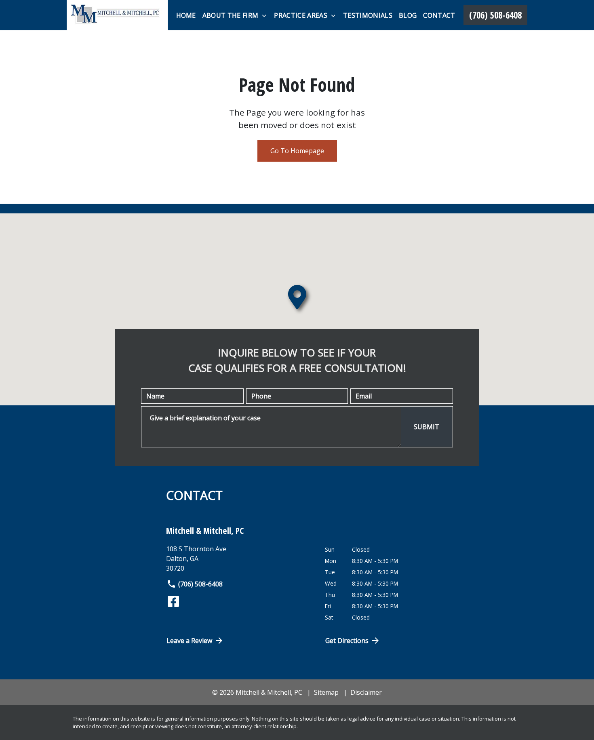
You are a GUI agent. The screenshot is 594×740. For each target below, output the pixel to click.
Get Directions (347, 640)
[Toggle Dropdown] (264, 16)
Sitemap (326, 692)
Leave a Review (189, 640)
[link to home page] (117, 15)
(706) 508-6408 (200, 584)
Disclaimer (366, 692)
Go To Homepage (297, 150)
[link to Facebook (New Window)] (173, 601)
